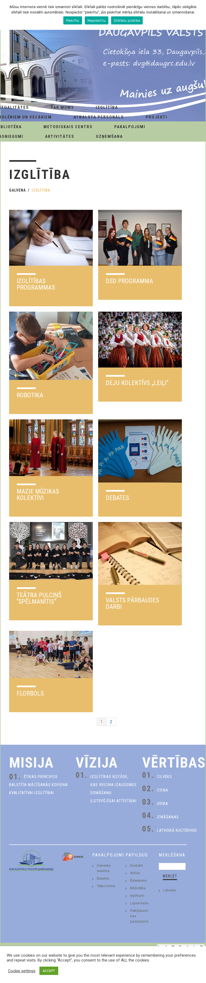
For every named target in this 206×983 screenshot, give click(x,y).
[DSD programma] (140, 238)
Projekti (156, 117)
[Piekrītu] (199, 15)
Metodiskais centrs (68, 126)
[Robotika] (51, 346)
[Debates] (140, 450)
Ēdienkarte (138, 880)
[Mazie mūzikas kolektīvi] (51, 447)
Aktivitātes (59, 136)
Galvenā (17, 190)
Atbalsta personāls (98, 117)
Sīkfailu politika (127, 20)
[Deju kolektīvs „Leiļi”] (140, 340)
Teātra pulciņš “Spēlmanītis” (39, 598)
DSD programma (129, 281)
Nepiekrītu (96, 20)
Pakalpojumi (129, 126)
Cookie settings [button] (21, 970)
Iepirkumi (137, 896)
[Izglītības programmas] (51, 238)
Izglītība (107, 107)
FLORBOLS (30, 693)
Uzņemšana (109, 136)
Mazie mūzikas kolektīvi (38, 495)
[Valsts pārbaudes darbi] (140, 553)
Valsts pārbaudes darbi (132, 603)
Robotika (30, 395)
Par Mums (62, 107)
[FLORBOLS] (51, 654)
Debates (117, 498)
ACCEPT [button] (49, 971)
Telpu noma (106, 886)
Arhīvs (135, 873)
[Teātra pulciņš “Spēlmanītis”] (51, 551)
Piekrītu (72, 20)
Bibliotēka (138, 888)
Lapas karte (139, 903)
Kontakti (136, 865)
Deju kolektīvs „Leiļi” (137, 383)
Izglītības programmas (36, 284)
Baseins (103, 878)
